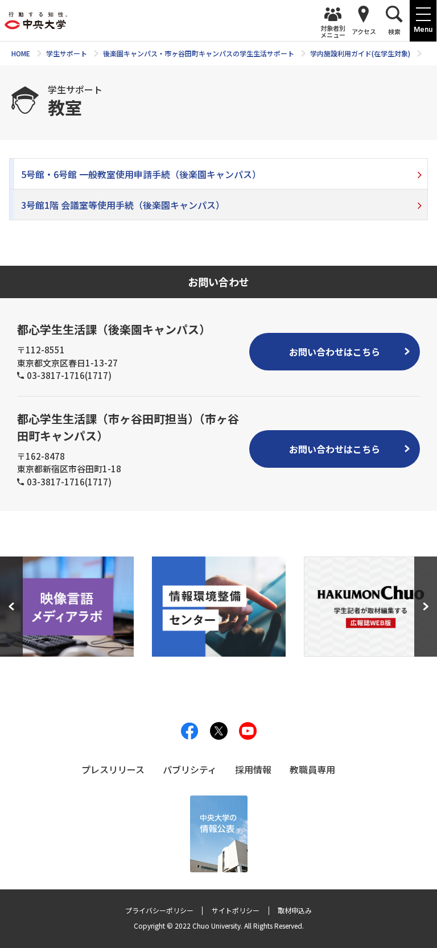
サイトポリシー (235, 910)
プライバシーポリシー (159, 910)
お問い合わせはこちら (334, 351)
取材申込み (295, 910)
